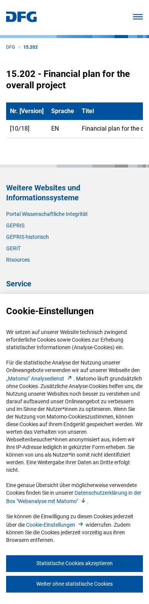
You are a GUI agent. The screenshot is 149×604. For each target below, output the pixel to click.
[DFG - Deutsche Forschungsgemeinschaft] (21, 20)
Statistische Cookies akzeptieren (74, 563)
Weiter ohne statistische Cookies (74, 584)
